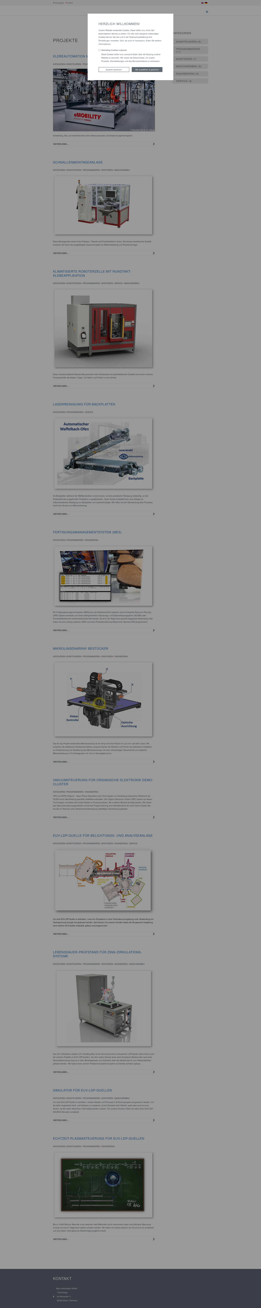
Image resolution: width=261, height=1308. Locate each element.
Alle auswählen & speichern (147, 69)
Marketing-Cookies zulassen (114, 50)
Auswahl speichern (114, 69)
